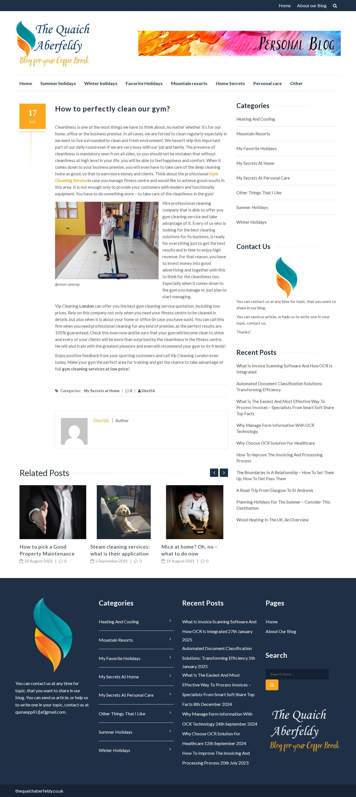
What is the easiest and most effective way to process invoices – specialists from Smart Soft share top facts (285, 407)
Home (285, 5)
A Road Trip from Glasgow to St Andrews (274, 490)
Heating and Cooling (255, 118)
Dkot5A (148, 390)
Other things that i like (258, 192)
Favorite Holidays (144, 83)
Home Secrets (230, 83)
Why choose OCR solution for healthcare (275, 442)
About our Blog (312, 5)
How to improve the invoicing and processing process (279, 457)
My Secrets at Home (102, 390)
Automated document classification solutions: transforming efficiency (279, 386)
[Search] (272, 684)
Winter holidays (100, 83)
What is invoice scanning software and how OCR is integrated (284, 368)
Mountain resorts (189, 83)
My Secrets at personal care (263, 177)
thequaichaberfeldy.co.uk (39, 790)
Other (296, 83)
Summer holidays (58, 83)
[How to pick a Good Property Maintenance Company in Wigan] (52, 512)
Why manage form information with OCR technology (275, 428)
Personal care (267, 83)
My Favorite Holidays (256, 148)
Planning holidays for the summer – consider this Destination (283, 504)
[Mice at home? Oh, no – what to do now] (194, 512)
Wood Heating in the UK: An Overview (272, 519)
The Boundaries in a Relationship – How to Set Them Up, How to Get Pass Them (285, 475)
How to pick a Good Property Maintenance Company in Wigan (47, 554)
